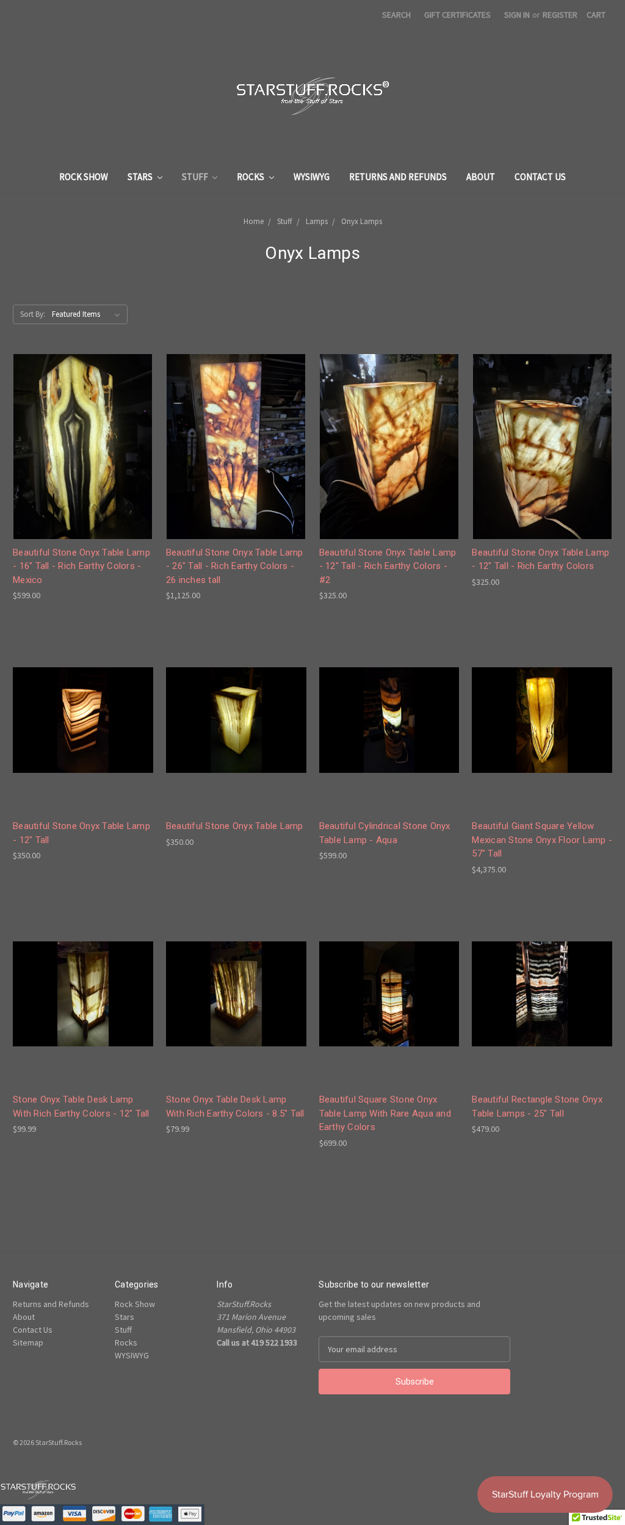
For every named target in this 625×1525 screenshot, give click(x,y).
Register (560, 14)
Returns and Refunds (398, 177)
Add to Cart (83, 457)
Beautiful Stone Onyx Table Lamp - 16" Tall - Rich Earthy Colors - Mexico (81, 566)
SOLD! (236, 1004)
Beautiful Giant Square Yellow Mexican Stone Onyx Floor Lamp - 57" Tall (542, 839)
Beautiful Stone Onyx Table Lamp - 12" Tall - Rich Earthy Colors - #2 (388, 566)
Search (396, 14)
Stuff (196, 177)
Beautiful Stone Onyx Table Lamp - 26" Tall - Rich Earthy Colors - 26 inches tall (234, 566)
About (480, 177)
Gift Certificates (457, 14)
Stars (141, 177)
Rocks (251, 177)
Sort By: (32, 314)
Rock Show (83, 177)
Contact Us (540, 177)
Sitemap (28, 1342)
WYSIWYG (312, 177)
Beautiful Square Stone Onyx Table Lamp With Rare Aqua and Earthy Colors (385, 1113)
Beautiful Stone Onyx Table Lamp (234, 825)
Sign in (517, 14)
